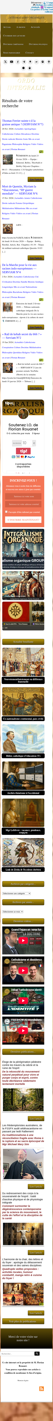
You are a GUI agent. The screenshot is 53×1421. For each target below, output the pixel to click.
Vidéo (33, 144)
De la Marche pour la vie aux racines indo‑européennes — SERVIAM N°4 (19, 268)
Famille (24, 281)
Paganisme (7, 144)
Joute (25, 139)
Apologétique (30, 128)
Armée (27, 198)
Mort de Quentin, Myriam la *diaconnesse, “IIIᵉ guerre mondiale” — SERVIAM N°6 (20, 190)
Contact (30, 52)
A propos (20, 26)
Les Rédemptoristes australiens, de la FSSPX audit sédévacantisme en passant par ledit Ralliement (22, 1128)
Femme (19, 203)
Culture (17, 133)
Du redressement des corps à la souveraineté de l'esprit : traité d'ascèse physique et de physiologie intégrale (22, 1198)
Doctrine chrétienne (13, 44)
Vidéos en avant (23, 213)
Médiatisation (8, 208)
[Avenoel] (23, 68)
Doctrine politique (38, 44)
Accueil (7, 26)
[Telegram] (24, 61)
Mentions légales (23, 1380)
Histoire (19, 139)
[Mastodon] (42, 61)
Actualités (19, 128)
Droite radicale (8, 139)
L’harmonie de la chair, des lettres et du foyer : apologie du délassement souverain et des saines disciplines (22, 1262)
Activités (35, 26)
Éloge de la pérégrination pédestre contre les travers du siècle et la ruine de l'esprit (21, 1065)
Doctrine (35, 133)
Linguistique (7, 286)
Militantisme (20, 208)
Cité (37, 276)
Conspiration (7, 347)
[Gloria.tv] (48, 61)
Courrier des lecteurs (14, 35)
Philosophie (17, 144)
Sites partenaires (11, 52)
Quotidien (17, 352)
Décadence (26, 133)
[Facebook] (17, 61)
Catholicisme (8, 133)
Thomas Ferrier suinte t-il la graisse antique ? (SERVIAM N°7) (22, 122)
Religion (27, 144)
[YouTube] (11, 61)
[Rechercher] (37, 1354)
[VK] (36, 61)
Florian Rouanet (18, 149)
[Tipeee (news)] (29, 68)
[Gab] (30, 61)
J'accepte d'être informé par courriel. (24, 511)
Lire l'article (36, 179)
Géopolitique (28, 203)
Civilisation (7, 281)
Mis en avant (34, 139)
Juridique (39, 281)
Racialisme (18, 292)
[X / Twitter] (5, 61)
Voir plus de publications (22, 1321)
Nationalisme (31, 286)
